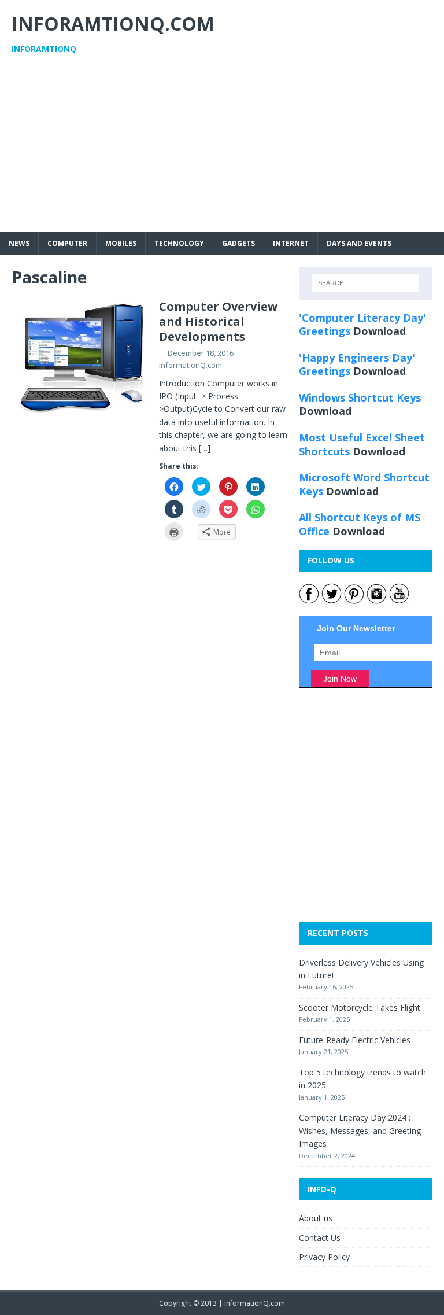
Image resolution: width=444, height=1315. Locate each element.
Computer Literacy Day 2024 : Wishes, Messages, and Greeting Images (360, 1130)
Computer (67, 243)
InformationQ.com (190, 365)
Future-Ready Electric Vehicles (354, 1039)
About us (315, 1218)
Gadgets (238, 243)
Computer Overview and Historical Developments (218, 321)
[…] (204, 448)
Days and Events (359, 243)
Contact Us (320, 1237)
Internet (291, 243)
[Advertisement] (222, 151)
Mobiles (120, 243)
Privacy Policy (324, 1256)
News (19, 243)
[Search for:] (366, 283)
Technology (179, 243)
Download (379, 331)
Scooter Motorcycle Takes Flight (359, 1007)
